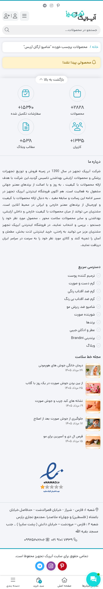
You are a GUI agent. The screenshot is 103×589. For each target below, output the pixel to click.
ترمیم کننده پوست (81, 275)
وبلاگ (90, 345)
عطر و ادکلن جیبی (82, 329)
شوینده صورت (84, 314)
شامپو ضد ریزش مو (81, 306)
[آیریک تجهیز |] (81, 16)
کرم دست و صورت (82, 283)
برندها (90, 322)
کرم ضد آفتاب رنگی (81, 291)
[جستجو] (7, 30)
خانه (95, 46)
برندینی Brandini (83, 337)
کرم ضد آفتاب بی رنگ (79, 298)
